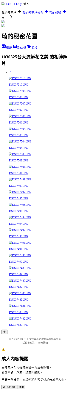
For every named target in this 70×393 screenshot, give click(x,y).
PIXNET (21, 339)
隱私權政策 (28, 342)
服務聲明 (43, 342)
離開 (21, 387)
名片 (34, 47)
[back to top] (4, 332)
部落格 (22, 47)
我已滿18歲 (9, 387)
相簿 (9, 47)
